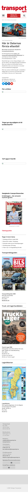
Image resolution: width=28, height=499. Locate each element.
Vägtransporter (7, 40)
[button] (3, 15)
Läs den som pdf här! (7, 355)
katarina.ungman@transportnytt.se (11, 457)
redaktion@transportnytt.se (9, 440)
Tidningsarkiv (7, 230)
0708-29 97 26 (6, 447)
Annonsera (17, 460)
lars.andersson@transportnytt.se (11, 449)
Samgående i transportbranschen (13, 193)
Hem (3, 20)
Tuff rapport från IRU (9, 159)
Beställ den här (5, 300)
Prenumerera (11, 460)
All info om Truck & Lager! (8, 357)
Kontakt (4, 465)
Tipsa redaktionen (10, 465)
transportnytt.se (6, 442)
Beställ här (4, 411)
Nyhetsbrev (5, 460)
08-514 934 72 (6, 455)
